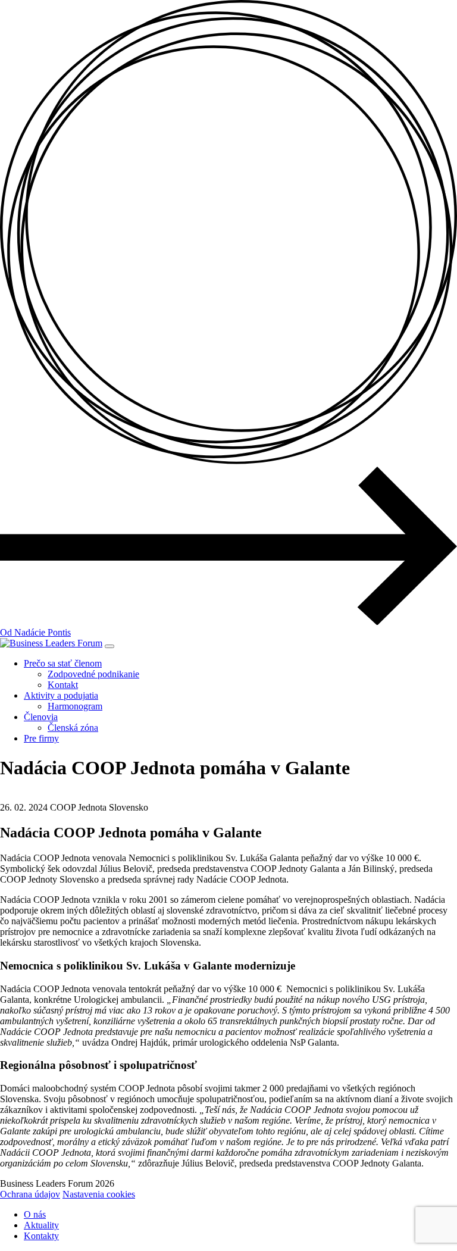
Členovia (41, 717)
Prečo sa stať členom (63, 663)
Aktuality (41, 1225)
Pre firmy (41, 738)
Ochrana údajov (30, 1194)
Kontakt (63, 685)
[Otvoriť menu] (109, 646)
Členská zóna (73, 728)
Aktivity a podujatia (61, 695)
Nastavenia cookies (98, 1194)
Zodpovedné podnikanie (93, 674)
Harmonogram (75, 706)
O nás (35, 1214)
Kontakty (41, 1236)
